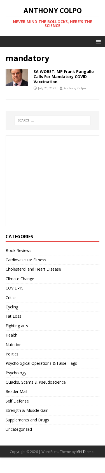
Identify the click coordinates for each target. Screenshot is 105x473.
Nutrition (14, 344)
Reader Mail (16, 391)
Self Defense (17, 401)
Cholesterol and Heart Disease (33, 269)
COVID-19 (15, 288)
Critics (11, 297)
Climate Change (20, 278)
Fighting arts (17, 325)
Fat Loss (13, 316)
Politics (12, 354)
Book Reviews (18, 250)
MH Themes (85, 451)
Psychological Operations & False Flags (41, 363)
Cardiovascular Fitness (26, 259)
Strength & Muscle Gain (27, 410)
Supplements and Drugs (27, 420)
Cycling (12, 307)
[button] (97, 41)
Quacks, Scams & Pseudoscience (36, 382)
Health (11, 335)
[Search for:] (52, 120)
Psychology (16, 372)
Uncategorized (19, 429)
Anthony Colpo (75, 88)
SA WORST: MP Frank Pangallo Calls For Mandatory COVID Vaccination (64, 76)
